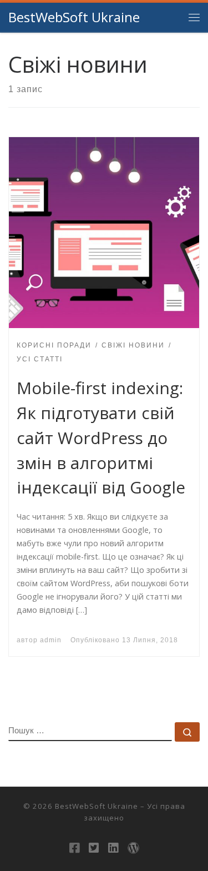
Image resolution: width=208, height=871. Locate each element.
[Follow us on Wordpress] (133, 847)
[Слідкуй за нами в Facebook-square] (74, 847)
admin (51, 640)
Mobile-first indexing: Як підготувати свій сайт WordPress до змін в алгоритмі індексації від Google (101, 437)
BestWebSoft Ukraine (96, 806)
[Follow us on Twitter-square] (94, 847)
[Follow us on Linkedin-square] (113, 847)
